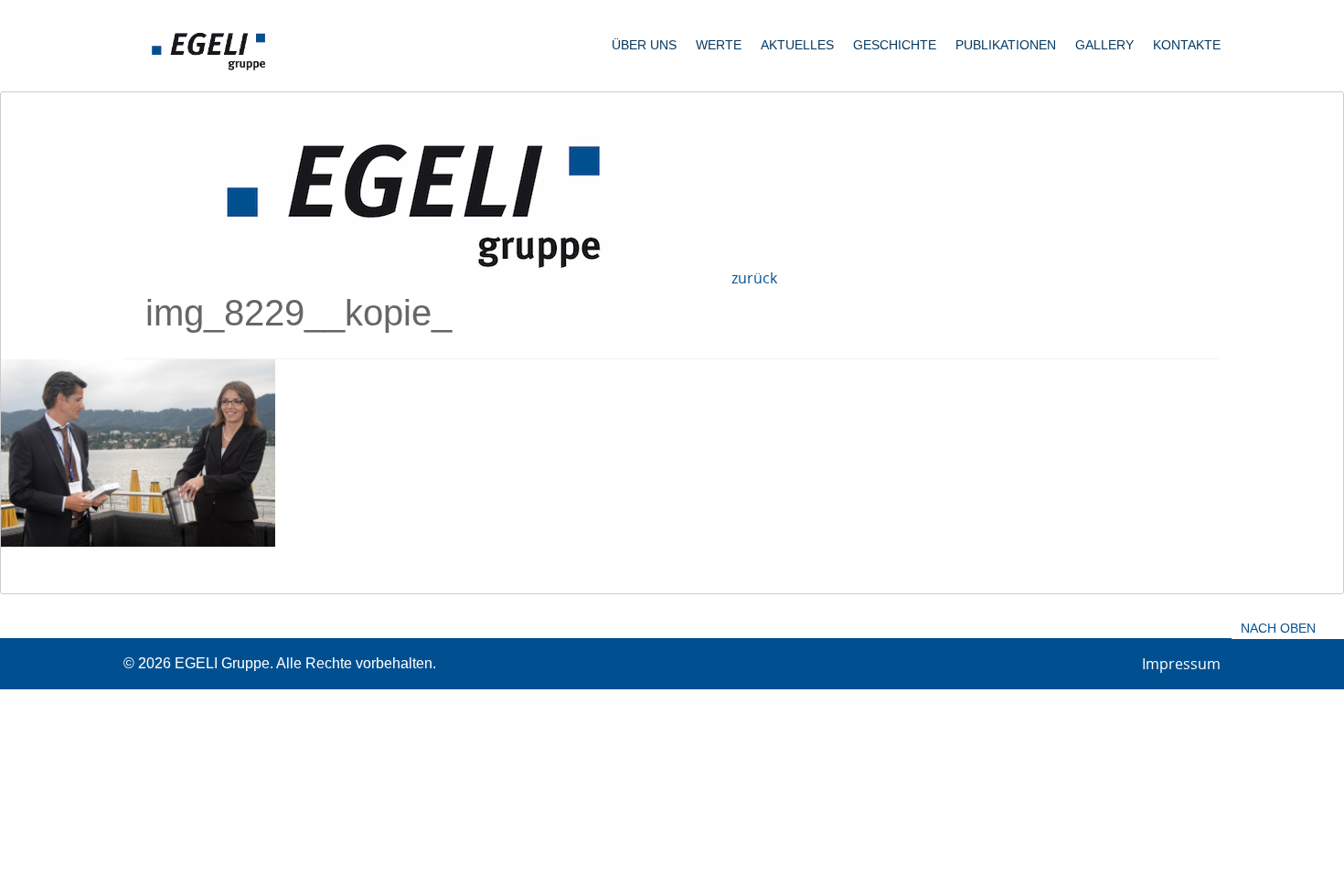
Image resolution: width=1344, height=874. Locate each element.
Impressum (1181, 664)
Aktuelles (797, 44)
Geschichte (894, 44)
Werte (718, 44)
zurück (754, 278)
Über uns (644, 44)
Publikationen (1005, 44)
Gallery (1104, 44)
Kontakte (1187, 44)
